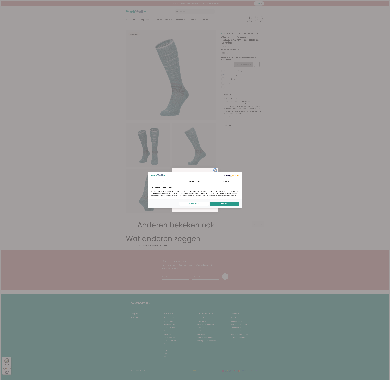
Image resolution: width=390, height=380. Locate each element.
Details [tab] (226, 181)
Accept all (224, 204)
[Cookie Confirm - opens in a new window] (231, 176)
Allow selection (194, 204)
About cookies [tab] (195, 181)
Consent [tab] (164, 181)
